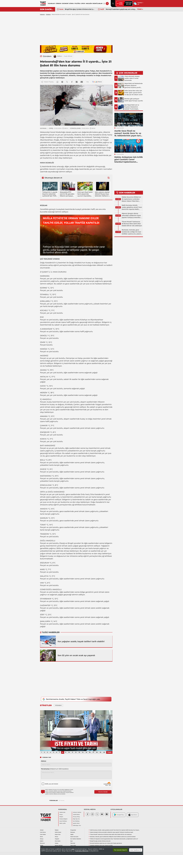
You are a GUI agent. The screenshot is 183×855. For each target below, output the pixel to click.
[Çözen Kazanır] (76, 49)
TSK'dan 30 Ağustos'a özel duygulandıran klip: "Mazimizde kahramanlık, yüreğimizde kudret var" (114, 838)
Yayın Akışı (73, 845)
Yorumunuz (55, 769)
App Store (134, 814)
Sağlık (71, 834)
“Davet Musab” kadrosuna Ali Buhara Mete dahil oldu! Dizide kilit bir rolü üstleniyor (132, 224)
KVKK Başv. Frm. (77, 825)
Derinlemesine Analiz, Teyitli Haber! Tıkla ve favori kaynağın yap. (73, 699)
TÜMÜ (139, 9)
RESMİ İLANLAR (97, 3)
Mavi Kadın (57, 841)
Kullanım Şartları (77, 812)
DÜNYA (71, 3)
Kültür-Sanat (58, 832)
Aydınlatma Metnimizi (82, 851)
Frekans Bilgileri (63, 819)
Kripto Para (57, 834)
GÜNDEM (58, 3)
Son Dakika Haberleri (75, 838)
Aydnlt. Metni (76, 823)
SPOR (83, 3)
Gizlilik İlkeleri (76, 814)
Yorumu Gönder (103, 792)
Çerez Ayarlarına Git (135, 850)
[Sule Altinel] (54, 56)
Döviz (41, 836)
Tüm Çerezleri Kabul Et (120, 850)
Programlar (73, 830)
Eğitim (41, 841)
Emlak (41, 845)
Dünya (41, 838)
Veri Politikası (76, 821)
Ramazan (72, 832)
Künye (61, 814)
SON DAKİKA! (47, 9)
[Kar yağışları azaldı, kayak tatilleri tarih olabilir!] (48, 641)
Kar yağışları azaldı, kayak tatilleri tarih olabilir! (81, 641)
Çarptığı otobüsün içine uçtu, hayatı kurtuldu (121, 9)
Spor (71, 841)
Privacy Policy (76, 816)
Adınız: (43, 761)
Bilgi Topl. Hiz (76, 819)
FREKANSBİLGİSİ (128, 3)
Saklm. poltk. (62, 823)
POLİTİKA (77, 3)
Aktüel (41, 830)
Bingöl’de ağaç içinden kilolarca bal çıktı (100, 841)
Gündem (48, 14)
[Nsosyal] (77, 81)
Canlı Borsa (43, 832)
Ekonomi (42, 843)
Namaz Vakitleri (59, 845)
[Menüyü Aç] (104, 3)
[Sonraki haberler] (108, 178)
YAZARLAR (51, 3)
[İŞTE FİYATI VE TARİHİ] (76, 730)
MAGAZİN (89, 3)
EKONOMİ (65, 3)
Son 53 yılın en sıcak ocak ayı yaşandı (76, 655)
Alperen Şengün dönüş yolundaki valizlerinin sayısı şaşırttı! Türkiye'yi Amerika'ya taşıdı (132, 215)
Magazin (57, 838)
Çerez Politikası (63, 821)
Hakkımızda (62, 812)
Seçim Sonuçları (74, 836)
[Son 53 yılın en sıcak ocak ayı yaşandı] (48, 655)
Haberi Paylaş (49, 82)
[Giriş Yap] (107, 3)
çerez (72, 849)
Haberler (42, 14)
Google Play (120, 814)
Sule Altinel (68, 56)
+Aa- (87, 82)
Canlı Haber (43, 834)
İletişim (61, 816)
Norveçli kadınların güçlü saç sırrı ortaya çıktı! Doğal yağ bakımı (80, 9)
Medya (56, 843)
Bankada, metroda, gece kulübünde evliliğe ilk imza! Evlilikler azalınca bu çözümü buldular (132, 232)
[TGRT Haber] (43, 4)
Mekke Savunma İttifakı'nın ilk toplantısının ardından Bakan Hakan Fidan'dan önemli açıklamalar (131, 199)
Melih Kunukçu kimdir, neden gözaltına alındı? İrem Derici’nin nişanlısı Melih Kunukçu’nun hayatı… (132, 207)
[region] (91, 850)
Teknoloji (72, 843)
